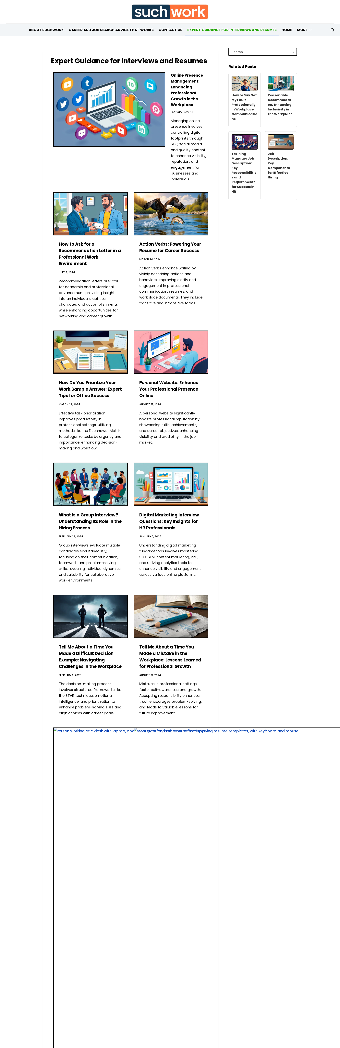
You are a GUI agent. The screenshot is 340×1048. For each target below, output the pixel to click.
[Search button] (293, 51)
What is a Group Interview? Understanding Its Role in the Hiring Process (90, 521)
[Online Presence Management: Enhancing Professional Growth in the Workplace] (109, 109)
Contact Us (170, 29)
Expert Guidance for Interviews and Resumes (232, 29)
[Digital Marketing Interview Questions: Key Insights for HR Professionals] (171, 484)
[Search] (332, 30)
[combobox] (259, 52)
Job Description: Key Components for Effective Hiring (279, 166)
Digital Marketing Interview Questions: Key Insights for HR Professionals (169, 521)
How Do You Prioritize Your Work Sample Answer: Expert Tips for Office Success (90, 389)
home (287, 29)
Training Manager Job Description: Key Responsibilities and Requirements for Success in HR (244, 173)
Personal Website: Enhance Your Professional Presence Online (168, 389)
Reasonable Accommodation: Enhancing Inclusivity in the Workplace (280, 104)
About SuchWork (46, 29)
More (302, 29)
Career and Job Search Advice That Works (111, 29)
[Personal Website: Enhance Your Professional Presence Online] (171, 352)
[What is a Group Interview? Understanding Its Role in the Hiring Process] (90, 484)
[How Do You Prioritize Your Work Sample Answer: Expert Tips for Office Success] (90, 352)
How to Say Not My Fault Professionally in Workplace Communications (244, 107)
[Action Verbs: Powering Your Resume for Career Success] (171, 213)
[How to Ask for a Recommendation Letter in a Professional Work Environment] (90, 213)
